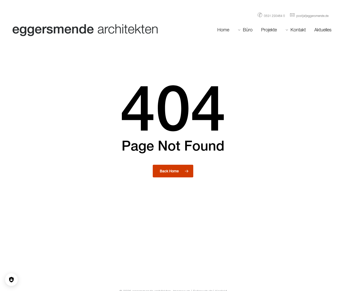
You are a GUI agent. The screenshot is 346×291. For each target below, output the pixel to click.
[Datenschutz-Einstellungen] (11, 279)
